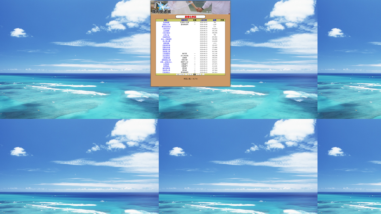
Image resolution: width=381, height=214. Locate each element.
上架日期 (203, 20)
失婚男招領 (166, 37)
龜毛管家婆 (166, 68)
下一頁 (199, 74)
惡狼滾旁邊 (166, 45)
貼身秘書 (166, 22)
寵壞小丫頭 (166, 24)
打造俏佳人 (166, 72)
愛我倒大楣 (166, 49)
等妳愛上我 (166, 51)
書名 (165, 20)
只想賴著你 (166, 53)
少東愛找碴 (166, 58)
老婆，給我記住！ (166, 62)
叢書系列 (184, 20)
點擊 (214, 20)
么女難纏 (166, 31)
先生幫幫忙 (166, 55)
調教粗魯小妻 (166, 60)
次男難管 (166, 64)
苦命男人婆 (166, 70)
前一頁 (190, 74)
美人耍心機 (166, 41)
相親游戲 (166, 43)
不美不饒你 (166, 33)
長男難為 (166, 66)
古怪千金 (166, 35)
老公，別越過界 (166, 39)
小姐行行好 (166, 28)
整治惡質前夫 (166, 26)
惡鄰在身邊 (166, 47)
